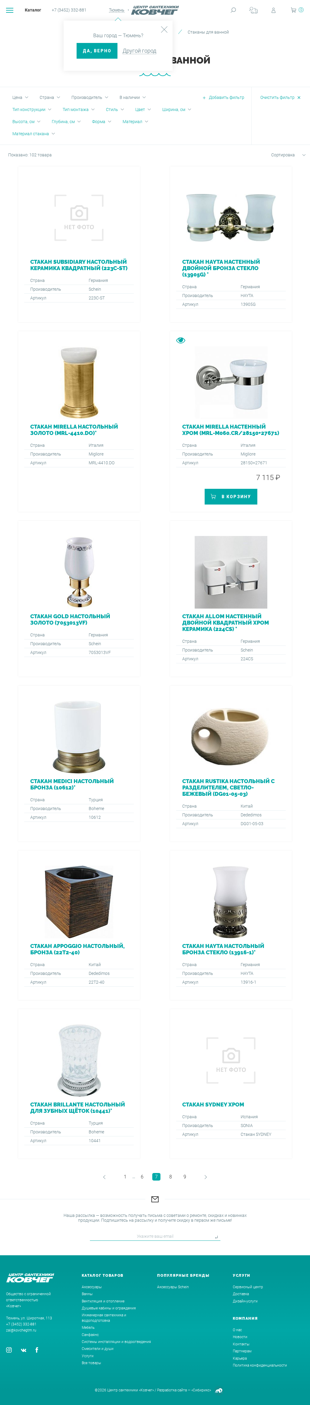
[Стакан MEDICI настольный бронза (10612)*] (79, 763)
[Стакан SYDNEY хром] (231, 1083)
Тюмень (116, 10)
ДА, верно (97, 51)
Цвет (140, 109)
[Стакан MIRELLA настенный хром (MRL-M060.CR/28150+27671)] (231, 421)
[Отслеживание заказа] (253, 10)
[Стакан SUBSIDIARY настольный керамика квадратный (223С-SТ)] (79, 244)
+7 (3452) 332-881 (69, 10)
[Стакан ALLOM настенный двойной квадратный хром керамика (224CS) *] (231, 599)
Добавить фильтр (226, 97)
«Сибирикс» (201, 1390)
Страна (47, 97)
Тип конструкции (28, 109)
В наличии (130, 97)
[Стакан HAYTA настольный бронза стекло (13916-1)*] (231, 925)
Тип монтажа (76, 109)
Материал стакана (30, 133)
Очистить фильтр (277, 97)
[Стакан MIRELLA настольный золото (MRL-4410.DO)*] (79, 421)
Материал (132, 121)
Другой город (139, 50)
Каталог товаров (103, 1275)
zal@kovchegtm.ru (21, 1330)
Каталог (33, 10)
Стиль (112, 109)
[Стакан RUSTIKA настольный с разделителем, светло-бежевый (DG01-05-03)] (231, 763)
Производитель (86, 97)
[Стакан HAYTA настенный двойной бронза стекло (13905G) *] (231, 244)
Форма (98, 121)
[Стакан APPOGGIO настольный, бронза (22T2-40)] (79, 925)
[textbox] (281, 155)
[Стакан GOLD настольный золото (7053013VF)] (79, 599)
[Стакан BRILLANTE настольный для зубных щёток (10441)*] (79, 1083)
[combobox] (281, 156)
